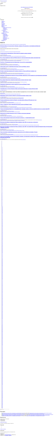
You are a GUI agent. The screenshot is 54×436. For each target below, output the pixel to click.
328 (2, 357)
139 (2, 232)
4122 (6, 63)
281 (2, 326)
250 (2, 305)
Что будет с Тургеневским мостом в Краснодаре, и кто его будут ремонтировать (16, 62)
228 (2, 291)
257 (2, 310)
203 (2, 274)
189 (2, 265)
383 (2, 393)
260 (2, 312)
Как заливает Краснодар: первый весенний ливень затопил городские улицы (15, 79)
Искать (1, 409)
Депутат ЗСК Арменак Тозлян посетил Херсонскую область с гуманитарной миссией (17, 117)
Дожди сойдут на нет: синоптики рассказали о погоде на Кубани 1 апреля (15, 66)
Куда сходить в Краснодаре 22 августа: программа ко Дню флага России (35, 413)
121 (2, 220)
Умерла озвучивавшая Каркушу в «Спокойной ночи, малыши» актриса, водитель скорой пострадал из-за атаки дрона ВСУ (25, 108)
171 (2, 253)
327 (2, 356)
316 (2, 349)
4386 (6, 110)
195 (2, 269)
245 (2, 302)
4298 (6, 72)
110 (2, 213)
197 (2, 270)
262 (2, 313)
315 (2, 348)
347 (2, 369)
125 (2, 223)
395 (2, 401)
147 (2, 237)
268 (2, 317)
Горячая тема (3, 21)
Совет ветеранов (5, 29)
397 (2, 402)
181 (2, 260)
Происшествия (5, 28)
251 (2, 306)
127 (2, 224)
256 (2, 309)
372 (2, 386)
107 (2, 211)
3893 (5, 101)
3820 (6, 119)
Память (3, 22)
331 (2, 359)
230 (2, 292)
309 (2, 344)
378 (2, 390)
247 (2, 303)
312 (2, 346)
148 (2, 238)
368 (2, 383)
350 (2, 371)
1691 (6, 47)
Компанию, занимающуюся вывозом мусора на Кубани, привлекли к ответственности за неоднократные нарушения (23, 75)
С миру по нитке (4, 30)
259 (2, 311)
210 (2, 279)
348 (2, 370)
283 (2, 327)
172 (2, 254)
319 (2, 351)
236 (2, 296)
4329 (6, 81)
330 (2, 358)
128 (2, 225)
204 (2, 275)
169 (2, 252)
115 (2, 216)
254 (2, 308)
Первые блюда (5, 39)
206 (2, 276)
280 (2, 325)
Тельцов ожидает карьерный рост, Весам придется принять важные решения (15, 53)
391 (2, 398)
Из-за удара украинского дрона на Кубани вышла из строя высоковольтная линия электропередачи (20, 57)
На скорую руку (5, 37)
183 (2, 261)
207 (2, 277)
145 (2, 236)
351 (2, 372)
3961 (6, 114)
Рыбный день (5, 38)
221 (2, 286)
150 (2, 239)
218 (2, 284)
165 (2, 249)
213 (2, 281)
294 (2, 334)
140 (2, 233)
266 (2, 316)
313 (2, 347)
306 (2, 342)
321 (2, 352)
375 (2, 388)
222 (2, 287)
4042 (6, 90)
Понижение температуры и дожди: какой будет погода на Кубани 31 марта (15, 84)
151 (2, 240)
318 (2, 350)
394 (2, 400)
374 (2, 387)
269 (2, 318)
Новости (3, 26)
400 (2, 404)
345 (2, 368)
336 (2, 362)
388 (2, 396)
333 (2, 360)
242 (2, 300)
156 (2, 243)
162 (2, 247)
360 (2, 378)
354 (2, 374)
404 (2, 407)
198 (2, 271)
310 (2, 345)
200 (2, 272)
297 (2, 336)
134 (2, 229)
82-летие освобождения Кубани (7, 27)
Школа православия (4, 25)
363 (2, 380)
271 (2, 319)
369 (2, 384)
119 (2, 219)
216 (2, 283)
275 (2, 322)
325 (2, 355)
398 (2, 403)
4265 (6, 59)
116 (2, 217)
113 (2, 215)
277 (2, 323)
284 (2, 328)
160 (2, 246)
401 (2, 405)
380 (2, 391)
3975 (6, 54)
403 (2, 406)
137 (2, 231)
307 (2, 343)
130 (2, 226)
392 (2, 399)
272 (2, 320)
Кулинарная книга (4, 33)
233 (2, 294)
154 (2, 242)
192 (2, 267)
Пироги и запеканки (5, 35)
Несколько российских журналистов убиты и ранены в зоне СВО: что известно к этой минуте (19, 122)
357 (2, 376)
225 (2, 289)
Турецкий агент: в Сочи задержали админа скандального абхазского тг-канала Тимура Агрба (19, 88)
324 (2, 354)
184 (2, 262)
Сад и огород (3, 23)
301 (2, 339)
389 (2, 397)
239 (2, 298)
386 (2, 395)
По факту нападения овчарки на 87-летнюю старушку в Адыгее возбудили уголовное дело (18, 70)
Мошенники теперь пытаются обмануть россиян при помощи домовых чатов (15, 95)
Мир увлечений (5, 31)
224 (2, 288)
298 (2, 337)
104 (2, 209)
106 (2, 210)
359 (2, 377)
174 (2, 255)
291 (2, 332)
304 (2, 341)
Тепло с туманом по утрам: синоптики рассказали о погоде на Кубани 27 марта (16, 104)
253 (2, 307)
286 (2, 329)
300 (2, 338)
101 (2, 207)
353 (2, 373)
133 (2, 228)
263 (2, 314)
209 (2, 278)
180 (2, 259)
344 (2, 367)
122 (2, 221)
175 (2, 256)
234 (2, 295)
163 (2, 248)
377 (2, 389)
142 (2, 234)
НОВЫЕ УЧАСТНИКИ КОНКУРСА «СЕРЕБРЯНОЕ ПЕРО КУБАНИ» (35, 415)
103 (2, 208)
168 (2, 251)
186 (2, 263)
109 (2, 212)
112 (2, 214)
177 (2, 257)
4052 (6, 133)
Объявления (3, 24)
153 (2, 241)
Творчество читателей (6, 32)
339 (2, 364)
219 (2, 285)
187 (2, 264)
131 (2, 227)
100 (2, 206)
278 (2, 324)
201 (2, 273)
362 (2, 379)
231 (2, 293)
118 (2, 218)
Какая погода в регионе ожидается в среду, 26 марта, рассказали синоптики (15, 113)
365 (2, 381)
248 (2, 304)
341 (2, 365)
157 (2, 244)
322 (2, 353)
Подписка (2, 3)
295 (2, 335)
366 (2, 382)
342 (2, 366)
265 (2, 315)
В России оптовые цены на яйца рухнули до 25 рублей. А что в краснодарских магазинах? (41, 414)
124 (2, 222)
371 (2, 385)
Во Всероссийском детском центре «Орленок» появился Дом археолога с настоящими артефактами (20, 45)
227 (2, 290)
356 (2, 375)
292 (2, 333)
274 (2, 321)
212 (2, 280)
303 (2, 340)
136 (2, 230)
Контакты (3, 40)
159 (2, 245)
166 (2, 250)
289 (2, 331)
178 (2, 258)
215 (2, 282)
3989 (6, 123)
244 (2, 301)
